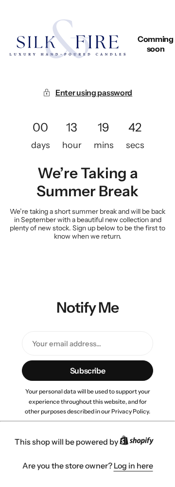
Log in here (133, 465)
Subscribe (87, 370)
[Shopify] (139, 442)
